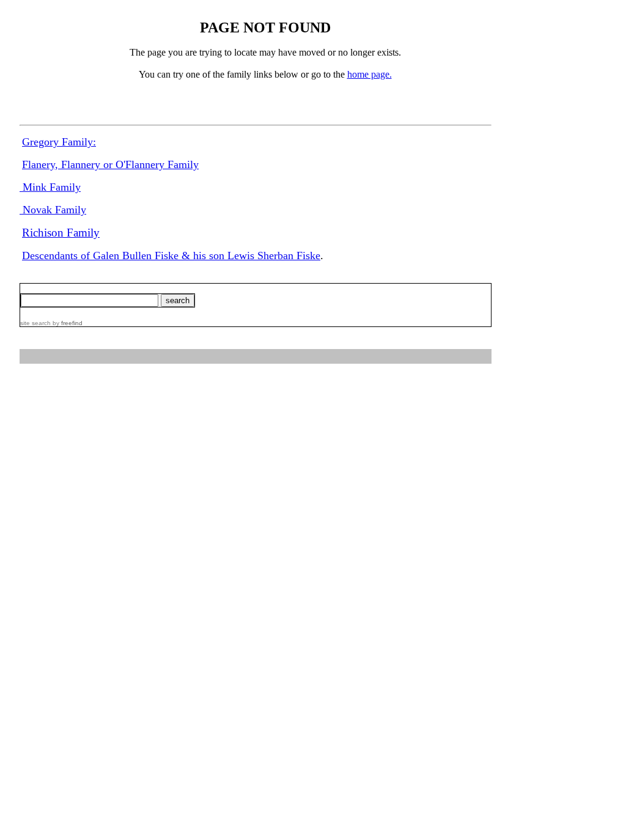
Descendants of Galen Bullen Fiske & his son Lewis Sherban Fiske (171, 255)
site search (35, 323)
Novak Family (53, 210)
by (67, 323)
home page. (369, 74)
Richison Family (61, 232)
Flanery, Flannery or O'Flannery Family (110, 164)
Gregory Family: (59, 142)
